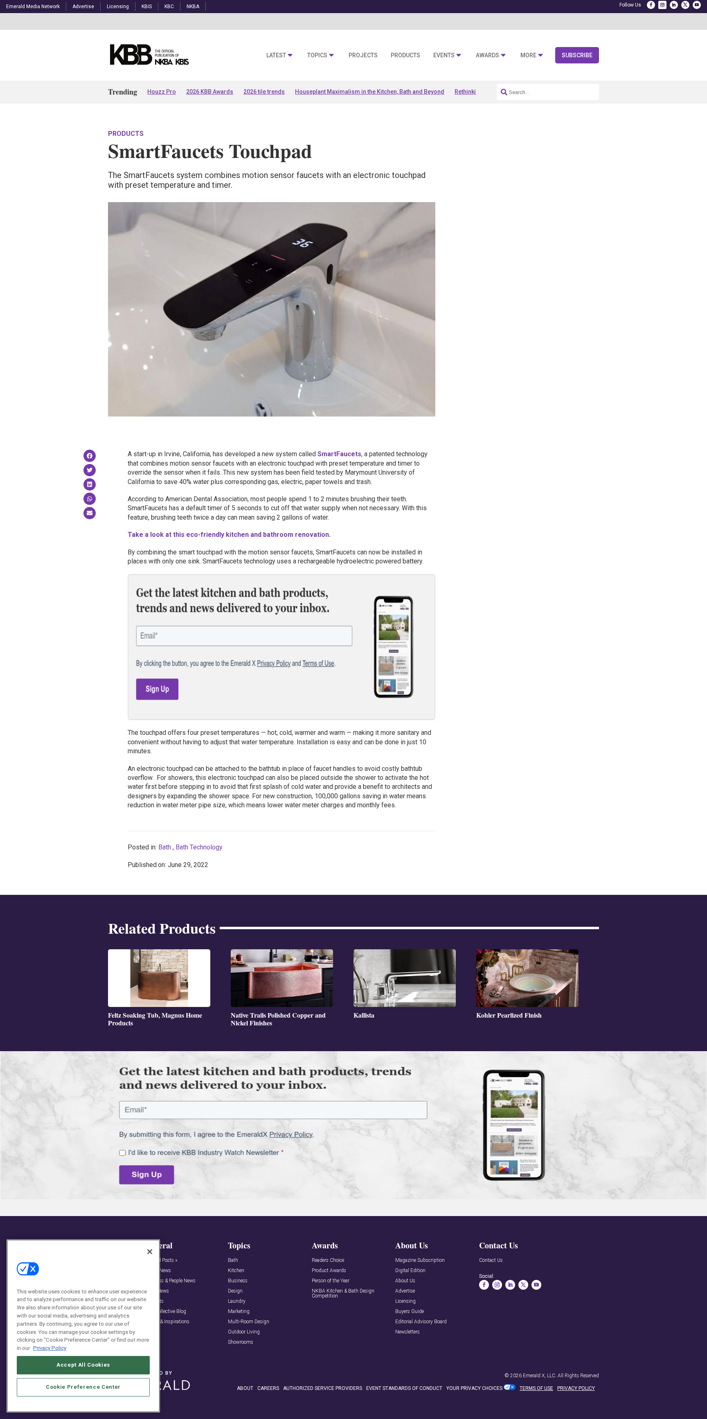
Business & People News (170, 1281)
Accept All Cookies (83, 1365)
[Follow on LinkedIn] (674, 5)
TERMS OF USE (536, 1388)
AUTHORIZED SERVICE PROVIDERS (322, 1388)
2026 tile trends (264, 91)
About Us (405, 1281)
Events (444, 55)
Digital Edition (410, 1270)
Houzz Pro (161, 91)
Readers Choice (328, 1260)
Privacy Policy (49, 1348)
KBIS (147, 6)
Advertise (83, 6)
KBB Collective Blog (165, 1311)
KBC (169, 6)
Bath (164, 847)
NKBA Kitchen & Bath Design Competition (343, 1293)
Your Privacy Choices (474, 1388)
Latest (276, 55)
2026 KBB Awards (209, 91)
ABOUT (245, 1388)
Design (235, 1291)
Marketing (239, 1311)
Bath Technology (199, 847)
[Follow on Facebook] (651, 5)
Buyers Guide (409, 1311)
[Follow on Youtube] (697, 5)
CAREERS (268, 1388)
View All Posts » (160, 1260)
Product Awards (329, 1270)
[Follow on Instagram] (662, 5)
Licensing (118, 6)
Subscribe (577, 55)
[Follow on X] (685, 5)
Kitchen (236, 1270)
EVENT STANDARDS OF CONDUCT (404, 1388)
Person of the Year (330, 1281)
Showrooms (240, 1342)
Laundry (236, 1301)
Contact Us (491, 1260)
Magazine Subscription (420, 1260)
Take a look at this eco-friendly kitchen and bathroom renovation (228, 534)
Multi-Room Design (248, 1321)
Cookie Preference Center (83, 1387)
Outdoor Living (244, 1332)
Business (238, 1281)
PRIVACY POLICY (576, 1388)
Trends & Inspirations (166, 1321)
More (528, 55)
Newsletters (407, 1332)
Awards (487, 55)
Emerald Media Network (33, 6)
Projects (363, 55)
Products (405, 55)
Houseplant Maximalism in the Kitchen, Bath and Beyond (369, 91)
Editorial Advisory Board (421, 1321)
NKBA (193, 6)
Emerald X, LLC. (539, 1375)
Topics (317, 55)
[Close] (150, 1252)
